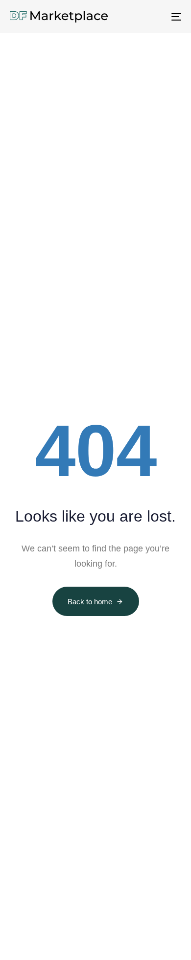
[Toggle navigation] (152, 16)
